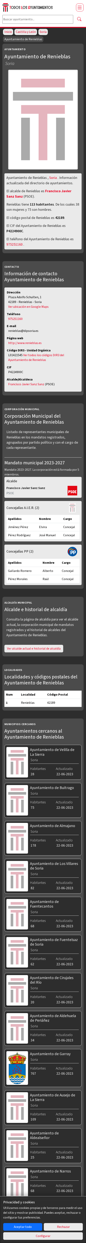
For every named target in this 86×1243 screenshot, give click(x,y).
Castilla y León (26, 32)
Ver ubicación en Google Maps (28, 307)
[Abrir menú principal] (80, 7)
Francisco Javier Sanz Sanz (26, 384)
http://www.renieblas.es (25, 343)
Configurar (43, 1236)
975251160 (14, 244)
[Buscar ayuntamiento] (79, 19)
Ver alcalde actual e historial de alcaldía (34, 648)
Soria (43, 32)
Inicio (8, 32)
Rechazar (63, 1227)
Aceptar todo (23, 1227)
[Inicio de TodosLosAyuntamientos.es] (37, 7)
